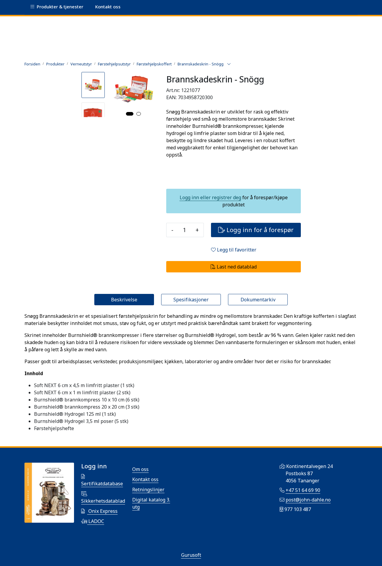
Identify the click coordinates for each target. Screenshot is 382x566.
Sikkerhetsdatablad (103, 501)
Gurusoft (191, 555)
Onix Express (102, 511)
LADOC (95, 521)
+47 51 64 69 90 (303, 490)
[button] (129, 114)
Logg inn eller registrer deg (210, 197)
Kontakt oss (145, 479)
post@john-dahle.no (308, 499)
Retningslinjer (148, 489)
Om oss (140, 469)
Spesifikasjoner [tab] (191, 299)
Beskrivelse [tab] (124, 299)
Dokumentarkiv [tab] (258, 299)
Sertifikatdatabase (102, 483)
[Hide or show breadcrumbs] (229, 64)
